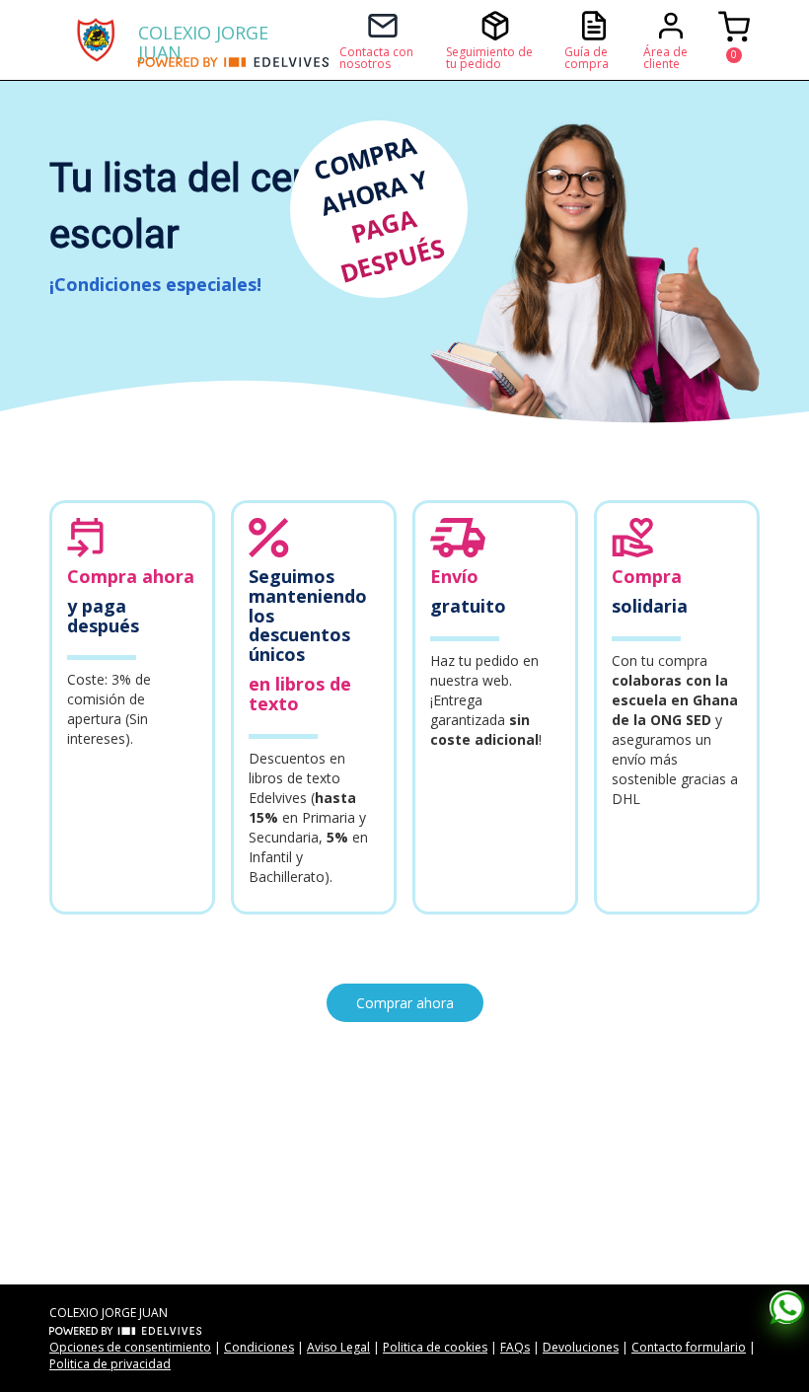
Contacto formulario (688, 1347)
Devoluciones (581, 1347)
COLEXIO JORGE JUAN (203, 39)
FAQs (515, 1347)
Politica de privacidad (110, 1363)
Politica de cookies (435, 1347)
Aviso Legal (338, 1347)
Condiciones (259, 1347)
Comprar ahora (405, 1002)
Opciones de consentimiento (130, 1347)
